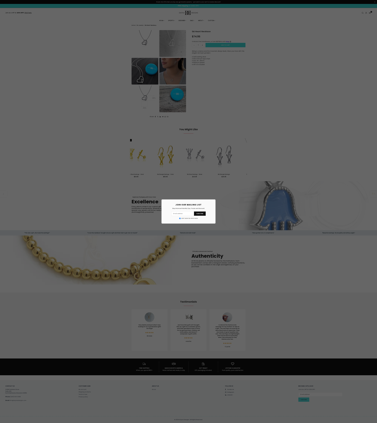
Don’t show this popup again (189, 218)
